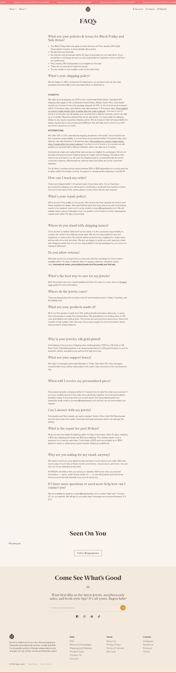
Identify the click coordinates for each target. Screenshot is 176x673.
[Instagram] (84, 616)
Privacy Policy (113, 644)
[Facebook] (77, 616)
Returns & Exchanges (80, 644)
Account (74, 658)
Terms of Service (115, 648)
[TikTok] (99, 616)
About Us (111, 641)
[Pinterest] (92, 616)
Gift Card (111, 651)
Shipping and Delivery (81, 648)
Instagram (148, 641)
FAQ (72, 641)
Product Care (77, 651)
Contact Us (76, 655)
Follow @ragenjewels (88, 553)
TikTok (146, 651)
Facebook (148, 644)
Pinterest (147, 648)
